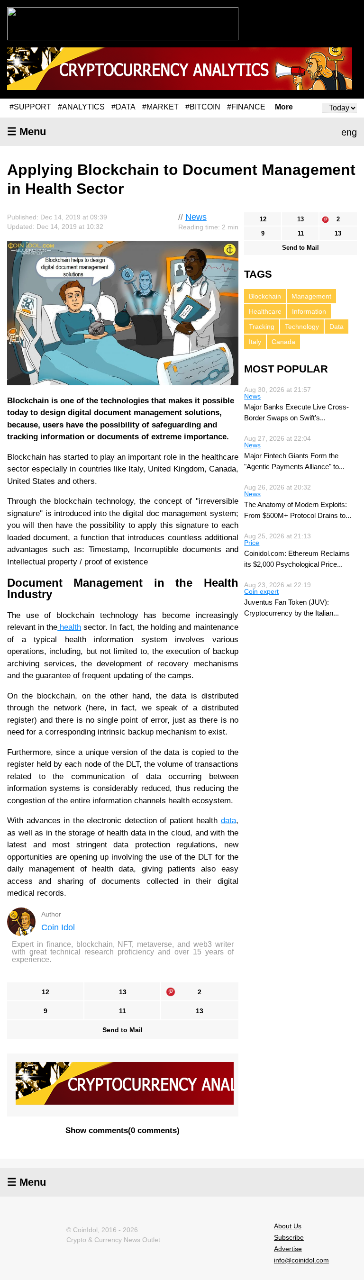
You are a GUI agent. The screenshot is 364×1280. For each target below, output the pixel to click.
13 (123, 992)
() (122, 1130)
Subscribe (289, 1237)
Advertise (288, 1249)
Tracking (261, 326)
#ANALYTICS (81, 107)
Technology (302, 326)
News (196, 217)
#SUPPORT (30, 107)
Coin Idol (58, 927)
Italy (255, 341)
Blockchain (265, 296)
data (228, 820)
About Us (287, 1226)
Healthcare (265, 311)
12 (45, 992)
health (69, 627)
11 (122, 1011)
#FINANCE (246, 107)
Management (311, 296)
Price (251, 542)
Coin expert (261, 591)
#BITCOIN (202, 107)
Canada (283, 341)
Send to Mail (122, 1030)
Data (336, 326)
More (284, 107)
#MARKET (160, 107)
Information (309, 311)
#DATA (123, 107)
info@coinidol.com (301, 1260)
